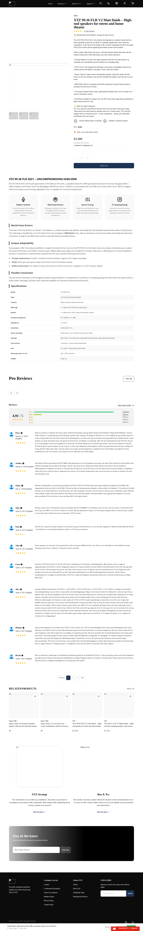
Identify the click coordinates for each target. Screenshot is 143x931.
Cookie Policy (48, 905)
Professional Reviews (80, 897)
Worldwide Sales (79, 893)
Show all (130, 688)
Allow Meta (23, 928)
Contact (46, 884)
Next (82, 678)
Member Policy (49, 897)
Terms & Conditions (51, 893)
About (75, 884)
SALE (50, 4)
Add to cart (104, 166)
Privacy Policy (49, 901)
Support (89, 4)
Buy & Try (76, 888)
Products (61, 4)
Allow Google (13, 928)
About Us (75, 4)
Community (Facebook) (52, 888)
